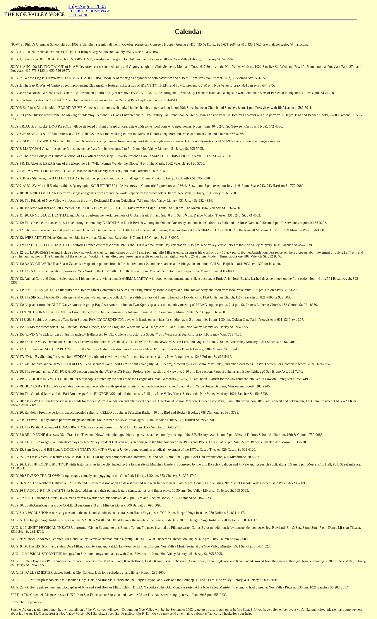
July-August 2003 (87, 6)
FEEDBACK (78, 15)
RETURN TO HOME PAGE (89, 11)
